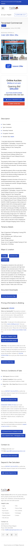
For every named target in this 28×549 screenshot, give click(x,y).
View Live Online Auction (10, 340)
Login (3, 506)
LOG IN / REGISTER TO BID (14, 99)
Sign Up (4, 508)
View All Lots (5, 517)
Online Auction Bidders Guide (19, 330)
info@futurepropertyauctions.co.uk (13, 529)
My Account (5, 510)
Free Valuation (5, 513)
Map (5, 255)
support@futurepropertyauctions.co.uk (15, 451)
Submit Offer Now (8, 362)
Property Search (6, 515)
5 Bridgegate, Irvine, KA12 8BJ (11, 28)
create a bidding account (13, 324)
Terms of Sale (18, 508)
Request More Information (10, 455)
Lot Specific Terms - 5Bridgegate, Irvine (14, 435)
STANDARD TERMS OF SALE (8, 405)
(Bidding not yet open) (14, 83)
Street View (15, 255)
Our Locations (18, 510)
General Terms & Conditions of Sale (12, 431)
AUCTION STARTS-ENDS (14, 93)
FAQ (16, 506)
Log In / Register (7, 14)
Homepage (18, 513)
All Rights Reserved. (19, 545)
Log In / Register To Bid (10, 336)
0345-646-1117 (21, 14)
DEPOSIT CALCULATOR (11, 391)
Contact (17, 515)
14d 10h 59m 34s (9, 35)
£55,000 (11, 308)
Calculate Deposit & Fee (10, 399)
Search (12, 136)
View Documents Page (9, 296)
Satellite (6, 259)
